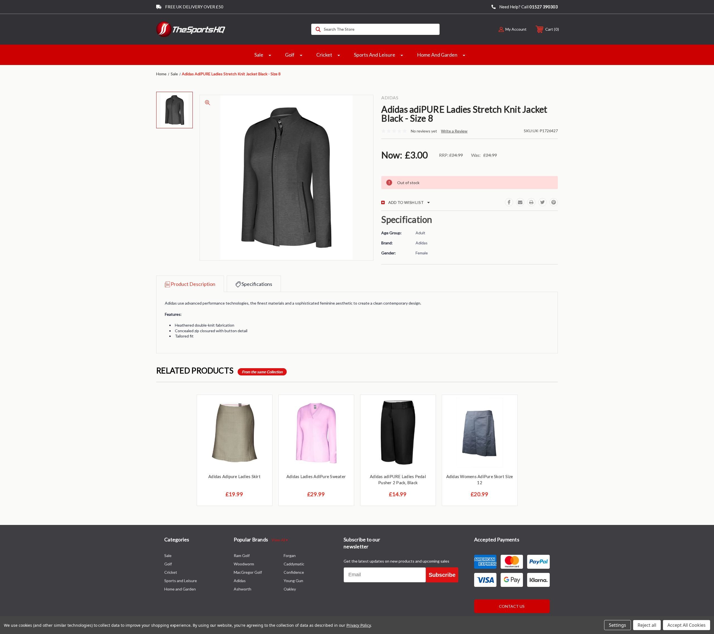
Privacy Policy (358, 625)
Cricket (324, 55)
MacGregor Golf (248, 572)
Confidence (294, 572)
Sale (258, 55)
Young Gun (293, 580)
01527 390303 (543, 6)
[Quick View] (261, 406)
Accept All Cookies (686, 625)
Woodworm (244, 563)
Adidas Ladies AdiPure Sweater (316, 476)
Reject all (647, 625)
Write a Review (454, 131)
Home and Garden (437, 55)
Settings (617, 625)
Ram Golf (242, 555)
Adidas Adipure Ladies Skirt (234, 476)
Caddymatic (294, 563)
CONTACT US (512, 606)
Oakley (290, 589)
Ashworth (242, 589)
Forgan (290, 555)
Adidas (240, 580)
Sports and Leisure (374, 55)
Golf (290, 55)
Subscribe (442, 575)
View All (279, 540)
